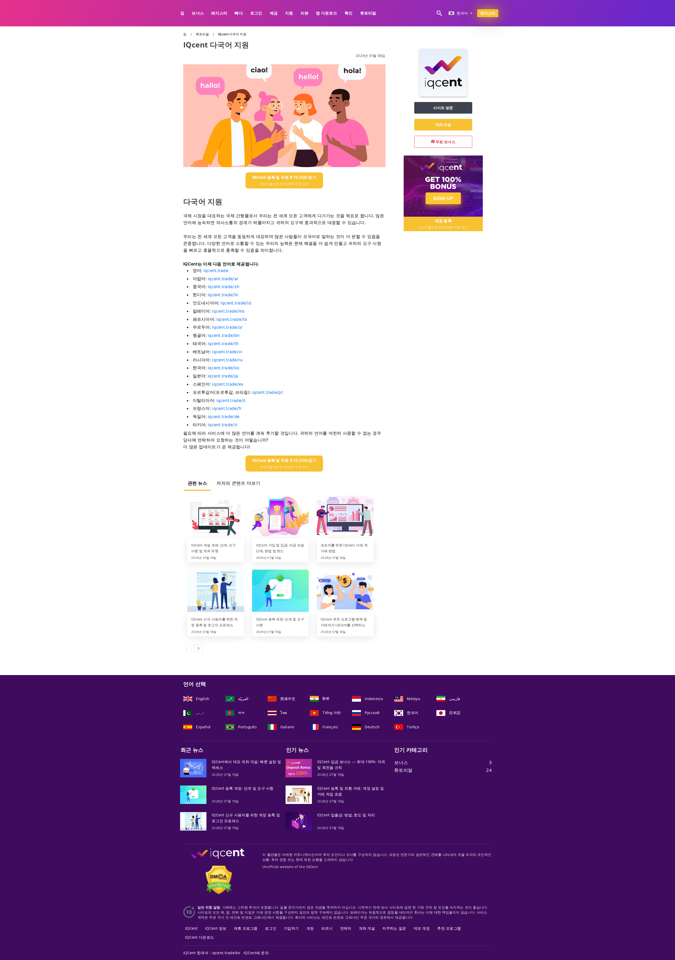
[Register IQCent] (443, 185)
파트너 (326, 928)
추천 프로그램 (449, 928)
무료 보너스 (445, 141)
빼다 (239, 13)
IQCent (191, 928)
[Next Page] (198, 648)
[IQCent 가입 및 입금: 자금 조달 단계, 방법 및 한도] (280, 517)
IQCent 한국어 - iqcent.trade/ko (211, 952)
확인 (349, 13)
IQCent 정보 (215, 928)
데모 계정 (422, 928)
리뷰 (305, 13)
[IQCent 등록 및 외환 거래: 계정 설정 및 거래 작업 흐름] (299, 794)
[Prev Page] (187, 648)
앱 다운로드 (326, 13)
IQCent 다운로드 (199, 937)
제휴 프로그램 (246, 928)
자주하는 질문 (394, 928)
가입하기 (291, 928)
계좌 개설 (443, 124)
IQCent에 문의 (256, 952)
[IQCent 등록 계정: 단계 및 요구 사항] (280, 591)
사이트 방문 (443, 107)
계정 (310, 928)
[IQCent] (443, 95)
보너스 (198, 13)
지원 (289, 13)
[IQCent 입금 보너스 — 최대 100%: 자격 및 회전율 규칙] (299, 767)
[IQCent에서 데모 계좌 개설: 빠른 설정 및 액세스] (193, 767)
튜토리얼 (368, 13)
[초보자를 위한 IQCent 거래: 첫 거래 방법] (345, 517)
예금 (274, 13)
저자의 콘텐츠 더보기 (238, 483)
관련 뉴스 (197, 483)
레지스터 (219, 13)
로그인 (256, 13)
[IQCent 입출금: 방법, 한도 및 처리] (299, 820)
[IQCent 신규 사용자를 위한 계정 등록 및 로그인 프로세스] (215, 591)
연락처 (345, 928)
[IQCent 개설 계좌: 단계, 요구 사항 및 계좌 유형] (215, 517)
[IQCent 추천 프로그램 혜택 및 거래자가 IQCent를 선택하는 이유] (345, 591)
